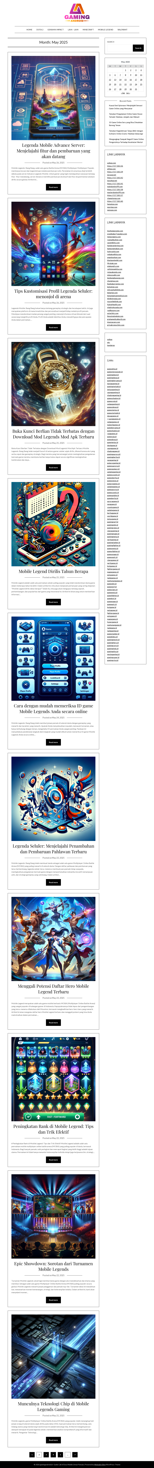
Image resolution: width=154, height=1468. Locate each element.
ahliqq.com (111, 169)
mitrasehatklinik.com (115, 290)
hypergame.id (112, 622)
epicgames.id (112, 575)
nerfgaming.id (112, 540)
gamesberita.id (113, 478)
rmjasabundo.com (114, 272)
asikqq (109, 339)
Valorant (123, 30)
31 (136, 89)
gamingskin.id (112, 525)
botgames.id (112, 566)
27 (115, 89)
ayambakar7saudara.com (117, 234)
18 (141, 80)
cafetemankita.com (114, 269)
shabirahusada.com (114, 307)
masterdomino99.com (115, 192)
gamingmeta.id (113, 537)
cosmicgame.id (113, 507)
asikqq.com (111, 163)
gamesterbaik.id (113, 413)
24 (136, 84)
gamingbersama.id (114, 380)
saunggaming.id (113, 392)
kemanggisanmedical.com (117, 296)
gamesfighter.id (113, 551)
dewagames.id (112, 416)
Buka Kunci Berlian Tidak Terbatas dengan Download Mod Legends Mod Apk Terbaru (53, 433)
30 (131, 89)
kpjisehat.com (112, 287)
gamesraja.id (112, 401)
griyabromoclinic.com (115, 325)
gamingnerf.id (112, 522)
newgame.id (112, 504)
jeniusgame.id (112, 519)
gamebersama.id (113, 428)
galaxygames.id (113, 484)
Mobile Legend (105, 30)
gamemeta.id (112, 592)
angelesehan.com (114, 257)
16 (131, 80)
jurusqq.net (111, 175)
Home (29, 30)
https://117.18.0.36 (115, 166)
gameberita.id (112, 498)
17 (136, 80)
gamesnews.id (112, 481)
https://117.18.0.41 (115, 183)
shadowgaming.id (114, 395)
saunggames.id (114, 419)
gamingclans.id (113, 528)
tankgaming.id (112, 631)
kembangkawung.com (115, 278)
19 (110, 84)
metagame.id (112, 610)
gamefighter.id (113, 595)
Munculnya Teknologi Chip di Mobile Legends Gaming (53, 1406)
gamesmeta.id (112, 548)
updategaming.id (113, 472)
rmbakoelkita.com (114, 254)
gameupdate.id (113, 495)
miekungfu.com (113, 266)
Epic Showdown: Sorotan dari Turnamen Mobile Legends (53, 1266)
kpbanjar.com (112, 293)
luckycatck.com (113, 251)
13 (115, 80)
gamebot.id (111, 598)
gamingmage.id (113, 534)
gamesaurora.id (113, 466)
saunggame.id (112, 448)
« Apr (123, 93)
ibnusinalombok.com (115, 316)
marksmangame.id (114, 625)
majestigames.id (113, 425)
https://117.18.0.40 (115, 201)
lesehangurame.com (115, 231)
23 (131, 84)
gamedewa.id (112, 439)
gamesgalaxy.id (113, 469)
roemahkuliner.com (114, 240)
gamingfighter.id (113, 545)
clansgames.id (112, 560)
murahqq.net (112, 180)
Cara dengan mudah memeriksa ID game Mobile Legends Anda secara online (53, 708)
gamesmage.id (113, 554)
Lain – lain (73, 30)
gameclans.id (112, 590)
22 (125, 84)
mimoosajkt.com (113, 275)
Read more (53, 187)
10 (136, 75)
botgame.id (111, 607)
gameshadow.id (113, 431)
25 (141, 84)
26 (110, 89)
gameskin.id (111, 584)
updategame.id (113, 510)
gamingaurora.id (113, 454)
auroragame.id (113, 501)
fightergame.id (113, 613)
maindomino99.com (115, 186)
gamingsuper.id (113, 657)
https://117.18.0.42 (115, 178)
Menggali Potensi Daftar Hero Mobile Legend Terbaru (53, 988)
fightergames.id (113, 569)
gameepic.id (112, 604)
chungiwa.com (112, 281)
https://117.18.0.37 (115, 195)
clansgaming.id (113, 531)
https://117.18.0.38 (115, 189)
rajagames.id (112, 433)
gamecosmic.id (113, 492)
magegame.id (112, 619)
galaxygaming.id (113, 463)
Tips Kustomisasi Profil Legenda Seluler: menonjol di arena (53, 293)
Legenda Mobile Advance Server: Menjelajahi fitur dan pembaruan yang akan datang (53, 150)
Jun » (128, 93)
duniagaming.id (113, 383)
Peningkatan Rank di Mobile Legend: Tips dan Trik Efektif (53, 1129)
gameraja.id (111, 437)
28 (120, 89)
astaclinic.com (112, 313)
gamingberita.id (113, 457)
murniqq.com (112, 207)
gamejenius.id (112, 442)
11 (141, 75)
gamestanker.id (113, 634)
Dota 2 (39, 30)
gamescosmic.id (113, 475)
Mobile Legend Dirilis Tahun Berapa (53, 571)
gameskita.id (112, 369)
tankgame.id (112, 628)
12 (110, 80)
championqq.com (113, 198)
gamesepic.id (112, 557)
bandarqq (111, 345)
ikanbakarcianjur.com (115, 284)
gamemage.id (112, 601)
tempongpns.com (114, 237)
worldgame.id (112, 516)
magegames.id (113, 572)
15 (125, 80)
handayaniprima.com (115, 245)
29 (125, 89)
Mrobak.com (112, 263)
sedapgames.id (113, 422)
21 (120, 84)
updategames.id (113, 487)
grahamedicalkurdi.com (116, 319)
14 (120, 80)
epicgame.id (112, 616)
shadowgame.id (113, 451)
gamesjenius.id (113, 410)
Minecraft (88, 30)
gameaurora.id (113, 489)
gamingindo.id (112, 648)
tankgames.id (112, 578)
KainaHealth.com (114, 304)
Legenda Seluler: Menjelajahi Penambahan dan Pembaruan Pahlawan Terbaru (53, 848)
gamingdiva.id (112, 651)
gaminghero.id (113, 643)
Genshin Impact (56, 30)
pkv (108, 342)
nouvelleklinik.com (114, 301)
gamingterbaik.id (114, 386)
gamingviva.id (112, 660)
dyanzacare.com (113, 322)
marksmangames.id (114, 581)
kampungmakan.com (115, 248)
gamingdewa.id (113, 378)
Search (110, 42)
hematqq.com (112, 204)
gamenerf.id (112, 587)
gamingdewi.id (113, 375)
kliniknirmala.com (114, 298)
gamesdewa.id (112, 407)
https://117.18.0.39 (115, 172)
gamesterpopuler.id (115, 372)
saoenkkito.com (113, 243)
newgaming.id (112, 460)
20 (115, 84)
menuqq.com (112, 210)
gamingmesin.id (113, 640)
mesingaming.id (113, 654)
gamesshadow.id (113, 398)
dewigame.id (112, 445)
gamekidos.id (112, 637)
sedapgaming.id (113, 404)
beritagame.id (112, 513)
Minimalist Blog (100, 1465)
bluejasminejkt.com (114, 260)
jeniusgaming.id (113, 389)
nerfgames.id (112, 563)
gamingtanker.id (113, 542)
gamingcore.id (113, 645)
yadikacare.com (113, 310)
